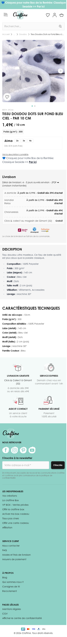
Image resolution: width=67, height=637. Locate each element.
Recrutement (9, 591)
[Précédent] (6, 71)
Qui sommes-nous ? (13, 582)
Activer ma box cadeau (15, 513)
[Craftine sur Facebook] (5, 450)
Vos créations (9, 495)
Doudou (23, 34)
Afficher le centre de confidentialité (22, 618)
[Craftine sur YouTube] (32, 450)
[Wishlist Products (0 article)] (48, 15)
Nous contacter (11, 545)
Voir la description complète (15, 154)
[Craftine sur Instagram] (14, 450)
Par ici (41, 6)
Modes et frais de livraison (16, 554)
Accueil (5, 34)
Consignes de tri (11, 586)
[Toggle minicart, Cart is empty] (61, 15)
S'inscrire (57, 465)
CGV (5, 613)
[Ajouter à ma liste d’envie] (7, 97)
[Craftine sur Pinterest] (23, 450)
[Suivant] (60, 71)
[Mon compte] (54, 15)
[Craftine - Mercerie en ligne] (20, 15)
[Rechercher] (60, 26)
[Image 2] (34, 106)
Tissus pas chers (10, 518)
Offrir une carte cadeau (15, 523)
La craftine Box (10, 500)
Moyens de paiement (14, 559)
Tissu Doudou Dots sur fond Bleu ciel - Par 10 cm (48, 34)
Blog (4, 577)
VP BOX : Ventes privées (15, 504)
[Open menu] (5, 14)
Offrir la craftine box (13, 509)
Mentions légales (11, 609)
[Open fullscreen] (33, 71)
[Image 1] (32, 106)
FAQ (4, 550)
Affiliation (7, 527)
